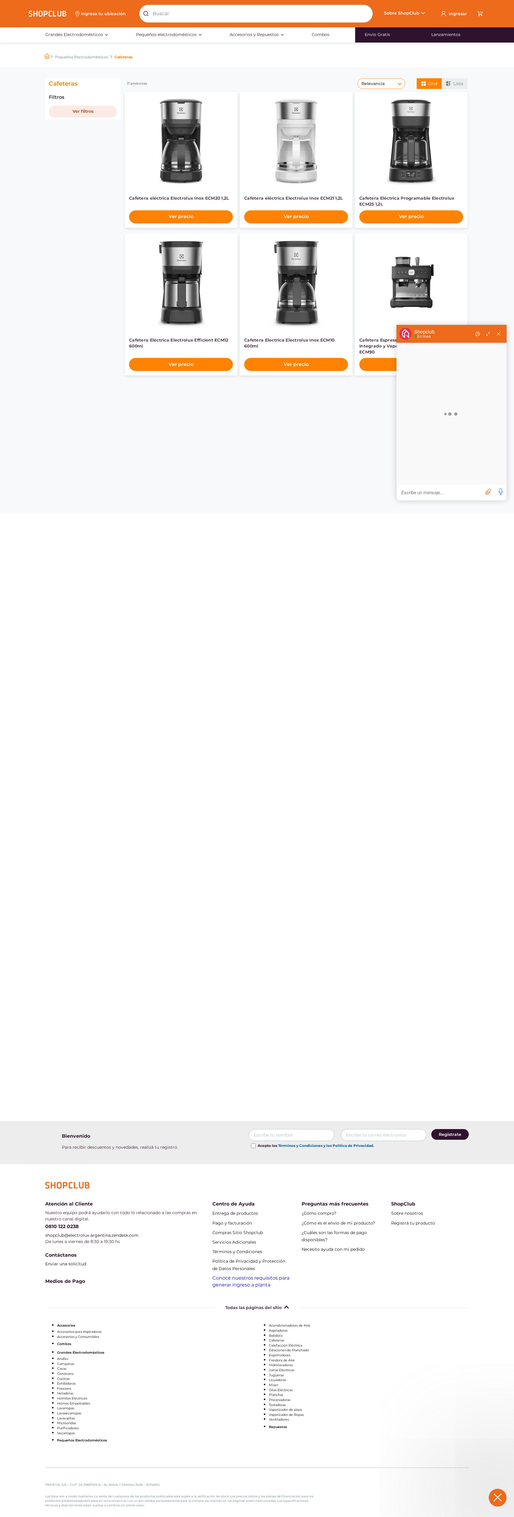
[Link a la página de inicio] (47, 56)
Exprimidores (279, 1355)
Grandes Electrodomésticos (80, 1352)
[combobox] (256, 14)
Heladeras (65, 1393)
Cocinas (63, 1379)
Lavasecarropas (69, 1413)
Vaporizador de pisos (285, 1410)
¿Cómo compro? (319, 1213)
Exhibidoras (66, 1383)
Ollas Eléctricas (281, 1390)
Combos (64, 1344)
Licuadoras (277, 1380)
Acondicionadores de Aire (289, 1325)
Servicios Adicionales (234, 1242)
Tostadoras (277, 1405)
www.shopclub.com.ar (120, 1501)
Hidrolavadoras (281, 1365)
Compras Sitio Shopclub (237, 1232)
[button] (101, 14)
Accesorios (66, 1325)
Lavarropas (65, 1408)
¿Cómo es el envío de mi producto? (338, 1223)
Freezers (64, 1388)
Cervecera (65, 1374)
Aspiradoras (278, 1330)
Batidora (275, 1335)
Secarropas (66, 1433)
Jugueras (276, 1375)
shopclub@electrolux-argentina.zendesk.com (92, 1235)
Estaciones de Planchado (289, 1350)
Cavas (61, 1368)
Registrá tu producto (413, 1223)
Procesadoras (279, 1400)
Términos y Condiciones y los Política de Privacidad (325, 1145)
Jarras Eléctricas (281, 1370)
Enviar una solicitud (65, 1263)
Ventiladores (279, 1419)
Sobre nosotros (407, 1213)
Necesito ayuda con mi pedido (333, 1249)
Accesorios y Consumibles (78, 1337)
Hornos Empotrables (73, 1403)
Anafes (62, 1359)
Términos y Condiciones (237, 1251)
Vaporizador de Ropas (286, 1415)
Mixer (273, 1385)
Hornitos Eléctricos (72, 1398)
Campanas (65, 1364)
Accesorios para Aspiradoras (79, 1332)
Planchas (276, 1395)
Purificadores (68, 1428)
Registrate (450, 1134)
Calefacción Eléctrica (285, 1345)
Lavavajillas (66, 1418)
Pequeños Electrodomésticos (81, 56)
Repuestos (278, 1427)
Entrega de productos (235, 1213)
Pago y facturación (232, 1223)
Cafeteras (276, 1340)
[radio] (429, 83)
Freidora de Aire (282, 1360)
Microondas (66, 1423)
